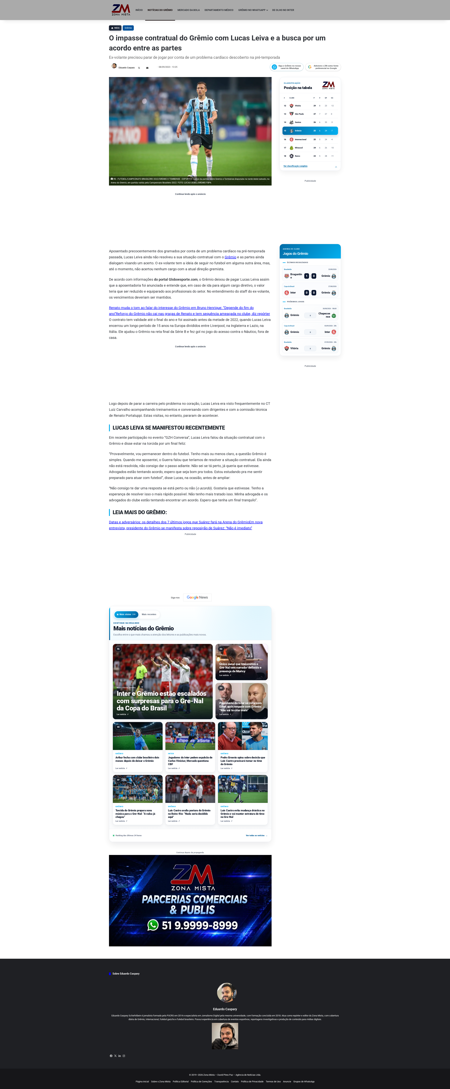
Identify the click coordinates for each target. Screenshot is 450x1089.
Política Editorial (181, 1081)
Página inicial (142, 1081)
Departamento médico (219, 10)
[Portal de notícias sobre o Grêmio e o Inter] (121, 10)
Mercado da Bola (189, 10)
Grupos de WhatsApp (303, 1081)
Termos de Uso (273, 1081)
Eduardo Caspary (127, 67)
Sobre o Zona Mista (161, 1081)
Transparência (221, 1081)
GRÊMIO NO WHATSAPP (251, 10)
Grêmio (128, 28)
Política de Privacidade (252, 1081)
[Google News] (197, 597)
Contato (235, 1081)
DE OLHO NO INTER (283, 10)
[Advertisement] (190, 221)
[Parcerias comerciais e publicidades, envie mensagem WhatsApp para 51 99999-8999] (190, 900)
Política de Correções (201, 1081)
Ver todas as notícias (257, 835)
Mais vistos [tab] (128, 614)
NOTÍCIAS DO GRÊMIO (160, 10)
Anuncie (287, 1081)
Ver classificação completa (310, 166)
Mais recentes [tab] (149, 614)
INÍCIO (139, 10)
